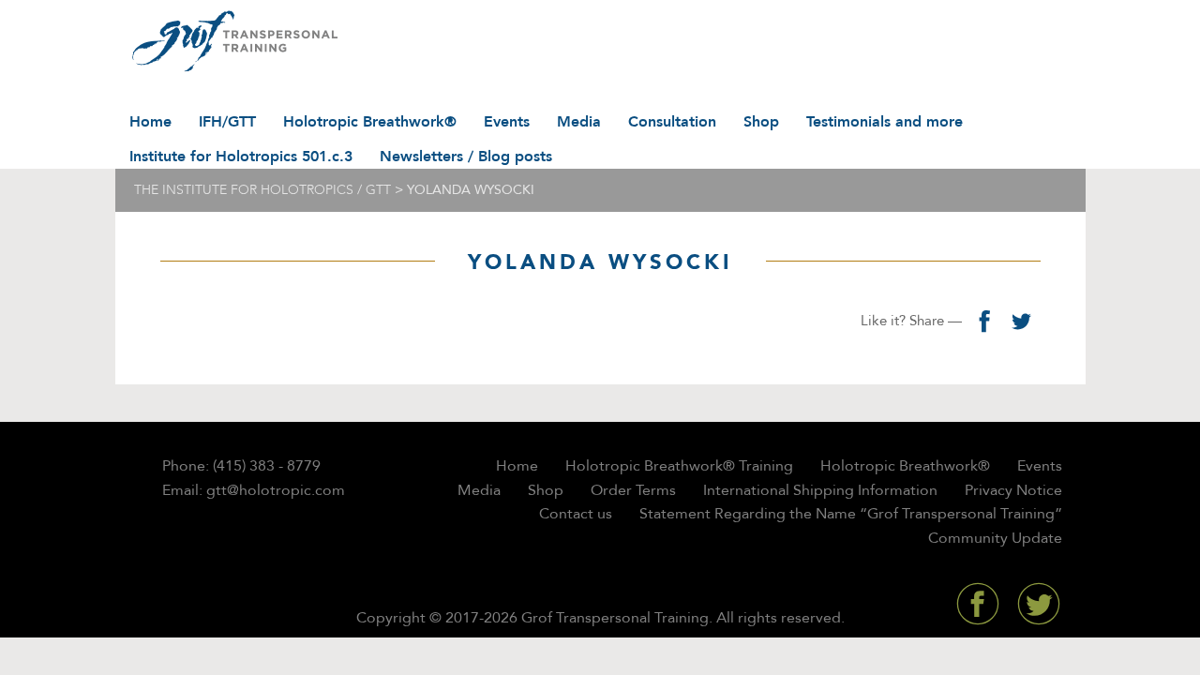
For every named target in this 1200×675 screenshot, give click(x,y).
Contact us (575, 513)
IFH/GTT (227, 121)
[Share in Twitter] (1022, 320)
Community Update (995, 538)
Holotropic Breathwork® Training (679, 466)
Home (150, 121)
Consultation (672, 121)
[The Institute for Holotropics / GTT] (230, 42)
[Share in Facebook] (984, 320)
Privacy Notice (1013, 490)
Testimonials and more (884, 121)
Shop (761, 121)
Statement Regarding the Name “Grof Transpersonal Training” (850, 513)
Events (507, 121)
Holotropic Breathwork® (370, 121)
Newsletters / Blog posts (466, 156)
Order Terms (633, 490)
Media (579, 121)
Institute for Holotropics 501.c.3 (240, 156)
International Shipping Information (820, 490)
